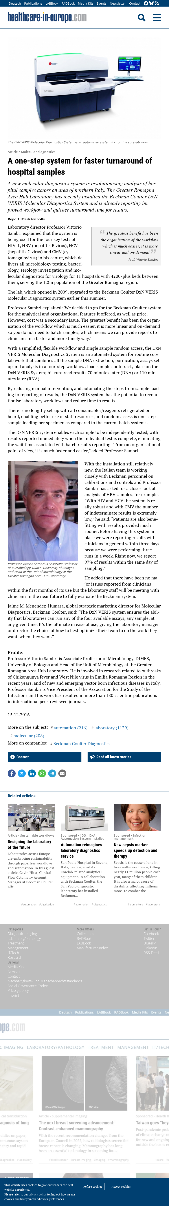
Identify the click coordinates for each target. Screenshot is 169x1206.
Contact (134, 3)
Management (18, 948)
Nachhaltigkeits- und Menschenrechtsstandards (45, 981)
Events (102, 3)
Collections (85, 933)
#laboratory (153, 904)
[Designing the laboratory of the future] (31, 817)
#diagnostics (99, 904)
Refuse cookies (92, 1186)
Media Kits (86, 3)
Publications (33, 3)
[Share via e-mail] (62, 773)
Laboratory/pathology (24, 938)
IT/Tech (13, 952)
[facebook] (146, 3)
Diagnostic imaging (22, 933)
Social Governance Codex (28, 985)
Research (15, 957)
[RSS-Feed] (157, 3)
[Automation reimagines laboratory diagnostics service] (84, 817)
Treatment (16, 943)
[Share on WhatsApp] (42, 773)
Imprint (13, 995)
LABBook (52, 3)
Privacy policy (18, 990)
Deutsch (15, 3)
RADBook (68, 3)
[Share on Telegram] (52, 773)
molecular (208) (28, 736)
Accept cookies (121, 1186)
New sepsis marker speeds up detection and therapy (135, 850)
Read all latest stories (113, 757)
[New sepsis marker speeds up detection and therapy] (137, 817)
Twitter (149, 938)
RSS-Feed (151, 952)
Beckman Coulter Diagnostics (81, 743)
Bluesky (150, 943)
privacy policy (37, 1194)
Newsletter (118, 3)
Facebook (151, 933)
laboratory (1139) (111, 728)
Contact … (23, 757)
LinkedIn (150, 948)
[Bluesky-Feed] (151, 3)
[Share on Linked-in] (32, 773)
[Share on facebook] (12, 773)
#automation (29, 904)
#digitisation (46, 904)
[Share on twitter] (22, 773)
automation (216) (71, 728)
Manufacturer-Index (92, 948)
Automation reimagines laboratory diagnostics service (81, 850)
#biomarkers (135, 904)
